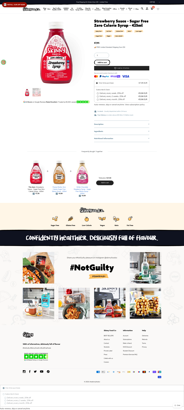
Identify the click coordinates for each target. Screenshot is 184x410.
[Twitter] (35, 371)
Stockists (106, 347)
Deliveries (145, 335)
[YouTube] (41, 371)
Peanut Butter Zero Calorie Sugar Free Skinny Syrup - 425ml (59, 189)
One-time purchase (12, 388)
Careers (106, 362)
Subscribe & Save (12, 394)
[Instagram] (24, 371)
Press (105, 354)
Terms (144, 343)
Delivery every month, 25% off (19, 403)
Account (125, 335)
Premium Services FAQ (130, 354)
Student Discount (128, 351)
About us (107, 339)
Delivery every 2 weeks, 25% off (19, 400)
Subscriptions (127, 339)
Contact (106, 343)
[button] (121, 124)
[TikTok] (48, 371)
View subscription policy (135, 105)
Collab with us (108, 358)
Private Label (108, 351)
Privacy (144, 347)
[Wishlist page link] (158, 9)
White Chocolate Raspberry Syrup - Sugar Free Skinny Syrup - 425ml (82, 190)
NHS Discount (127, 347)
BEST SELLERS (109, 335)
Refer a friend (127, 343)
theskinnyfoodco (95, 382)
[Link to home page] (31, 9)
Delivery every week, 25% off (18, 398)
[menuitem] (27, 92)
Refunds (144, 339)
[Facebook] (30, 371)
